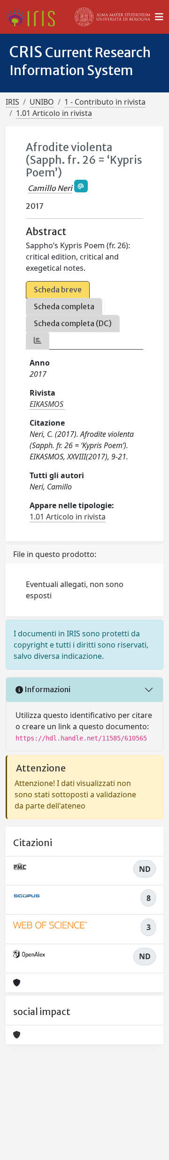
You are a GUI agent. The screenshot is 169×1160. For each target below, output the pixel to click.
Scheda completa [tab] (64, 306)
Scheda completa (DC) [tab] (73, 323)
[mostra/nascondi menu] (159, 17)
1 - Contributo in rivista (105, 102)
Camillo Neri (50, 188)
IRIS (12, 102)
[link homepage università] (113, 17)
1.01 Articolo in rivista (54, 113)
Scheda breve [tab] (58, 289)
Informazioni (46, 689)
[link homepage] (34, 17)
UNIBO (42, 102)
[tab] (37, 340)
